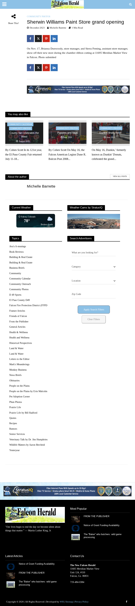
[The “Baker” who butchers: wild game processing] (75, 537)
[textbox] (76, 266)
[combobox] (94, 266)
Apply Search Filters (93, 309)
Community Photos (38, 16)
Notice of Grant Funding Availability (102, 525)
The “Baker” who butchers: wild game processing (102, 536)
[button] (67, 491)
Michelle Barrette (58, 27)
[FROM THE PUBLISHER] (75, 519)
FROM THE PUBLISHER (97, 516)
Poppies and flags (67, 132)
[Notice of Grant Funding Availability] (75, 528)
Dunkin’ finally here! (110, 132)
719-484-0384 (77, 582)
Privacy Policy (82, 601)
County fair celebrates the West (24, 135)
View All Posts (120, 176)
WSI (62, 601)
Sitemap (69, 601)
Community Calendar (20, 124)
